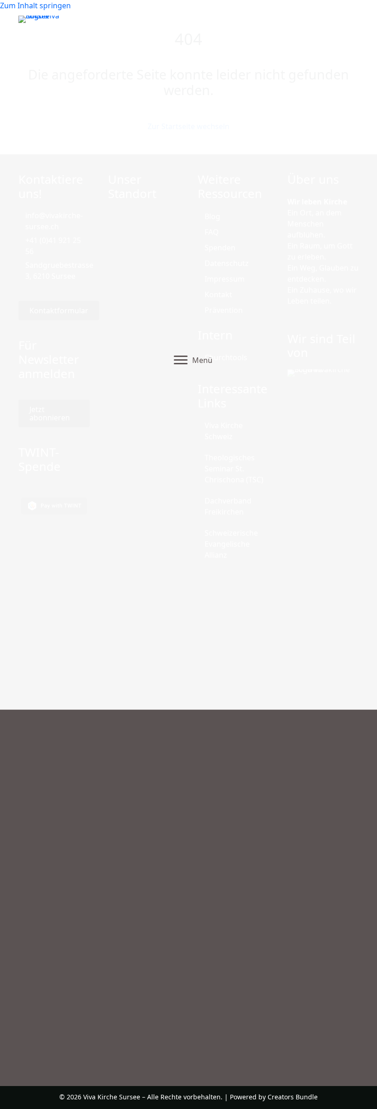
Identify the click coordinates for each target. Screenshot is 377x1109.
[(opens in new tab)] (323, 713)
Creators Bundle (293, 1096)
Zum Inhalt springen (35, 5)
